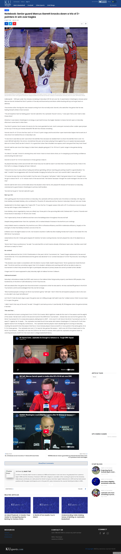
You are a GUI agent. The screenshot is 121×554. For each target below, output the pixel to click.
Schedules (17, 2)
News (94, 377)
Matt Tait (8, 20)
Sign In (28, 2)
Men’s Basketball (19, 5)
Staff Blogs (51, 5)
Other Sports (40, 5)
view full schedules (111, 436)
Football (30, 5)
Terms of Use (8, 535)
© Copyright (89, 549)
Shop (109, 1)
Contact (7, 533)
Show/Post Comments (46, 463)
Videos (23, 2)
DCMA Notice (8, 537)
